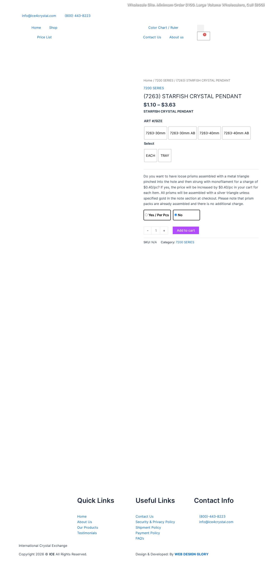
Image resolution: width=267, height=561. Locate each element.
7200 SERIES (164, 80)
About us (176, 37)
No (180, 215)
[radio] (155, 133)
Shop (53, 27)
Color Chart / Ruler (163, 27)
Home (36, 27)
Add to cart (186, 230)
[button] (200, 28)
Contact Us (152, 37)
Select (149, 143)
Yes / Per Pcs (159, 215)
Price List (44, 37)
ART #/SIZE (153, 121)
